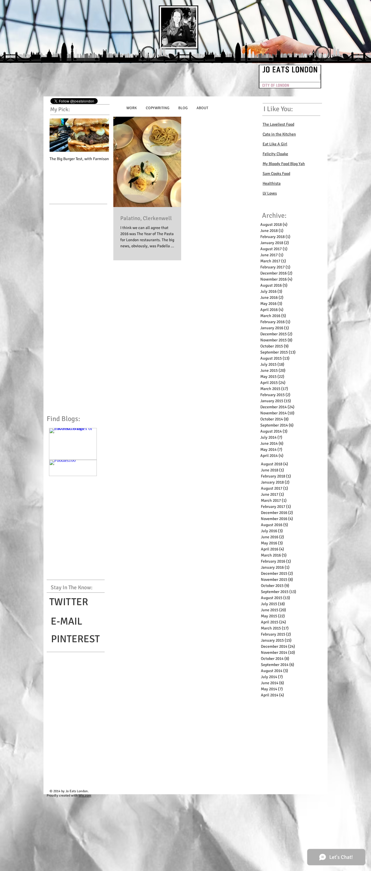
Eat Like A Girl (275, 144)
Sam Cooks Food (276, 173)
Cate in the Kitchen (279, 134)
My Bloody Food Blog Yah (284, 163)
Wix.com (85, 795)
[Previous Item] (58, 135)
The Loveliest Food (278, 124)
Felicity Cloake (275, 153)
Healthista (272, 183)
